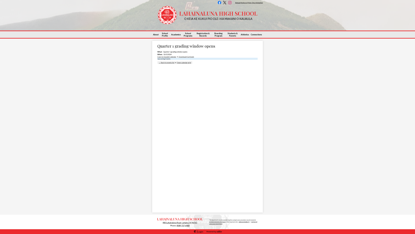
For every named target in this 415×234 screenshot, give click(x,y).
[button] (156, 34)
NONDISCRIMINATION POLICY (217, 222)
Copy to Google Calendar (166, 57)
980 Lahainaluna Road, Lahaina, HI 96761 (180, 222)
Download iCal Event (186, 57)
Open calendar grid (184, 63)
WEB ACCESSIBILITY (244, 222)
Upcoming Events (163, 59)
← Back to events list (166, 63)
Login (198, 231)
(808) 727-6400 (183, 225)
